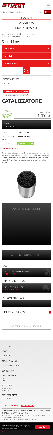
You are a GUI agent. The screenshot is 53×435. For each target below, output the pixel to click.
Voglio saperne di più (7, 432)
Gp (14, 83)
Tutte (6, 83)
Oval (3, 381)
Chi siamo (6, 347)
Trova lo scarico (9, 361)
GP (3, 378)
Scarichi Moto (8, 371)
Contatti (6, 356)
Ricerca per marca (10, 366)
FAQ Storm (5, 390)
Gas (31, 144)
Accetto (42, 427)
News (4, 351)
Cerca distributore (10, 125)
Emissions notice (10, 148)
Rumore (23, 144)
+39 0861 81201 (27, 405)
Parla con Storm (7, 388)
